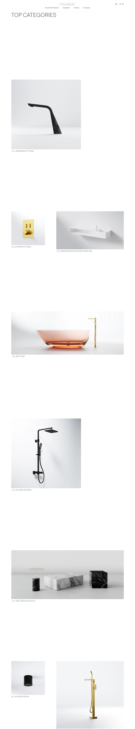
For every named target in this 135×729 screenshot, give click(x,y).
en (123, 4)
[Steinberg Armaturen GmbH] (67, 4)
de (120, 4)
